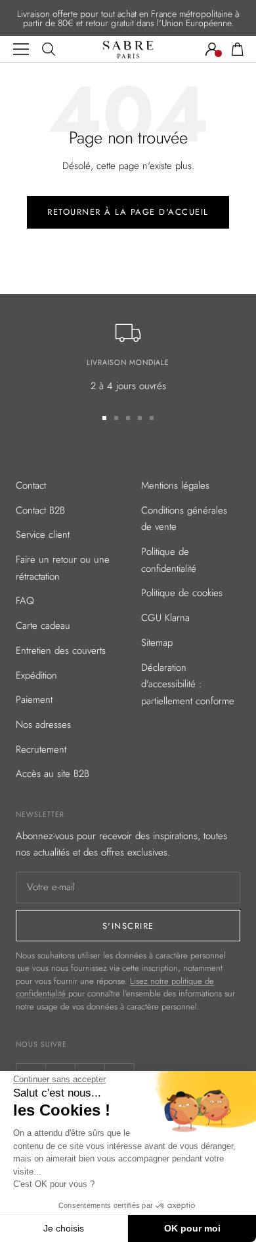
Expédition (36, 675)
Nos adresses (43, 724)
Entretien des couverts (61, 650)
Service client (43, 534)
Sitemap (157, 642)
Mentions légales (175, 485)
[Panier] (238, 49)
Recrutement (41, 749)
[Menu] (21, 49)
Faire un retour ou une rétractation (63, 568)
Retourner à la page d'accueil (128, 212)
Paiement (34, 699)
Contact (31, 485)
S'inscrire (128, 926)
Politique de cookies (182, 593)
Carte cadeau (43, 625)
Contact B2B (40, 510)
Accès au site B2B (52, 773)
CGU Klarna (165, 618)
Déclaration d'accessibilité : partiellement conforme (187, 684)
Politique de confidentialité (168, 560)
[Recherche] (48, 49)
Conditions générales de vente (184, 519)
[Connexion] (212, 49)
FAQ (25, 600)
